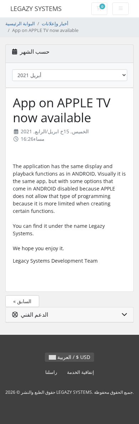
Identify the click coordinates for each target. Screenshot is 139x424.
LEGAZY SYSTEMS (36, 8)
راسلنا (51, 372)
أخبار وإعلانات (55, 24)
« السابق (22, 301)
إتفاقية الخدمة (80, 372)
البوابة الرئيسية (20, 24)
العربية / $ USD (73, 357)
